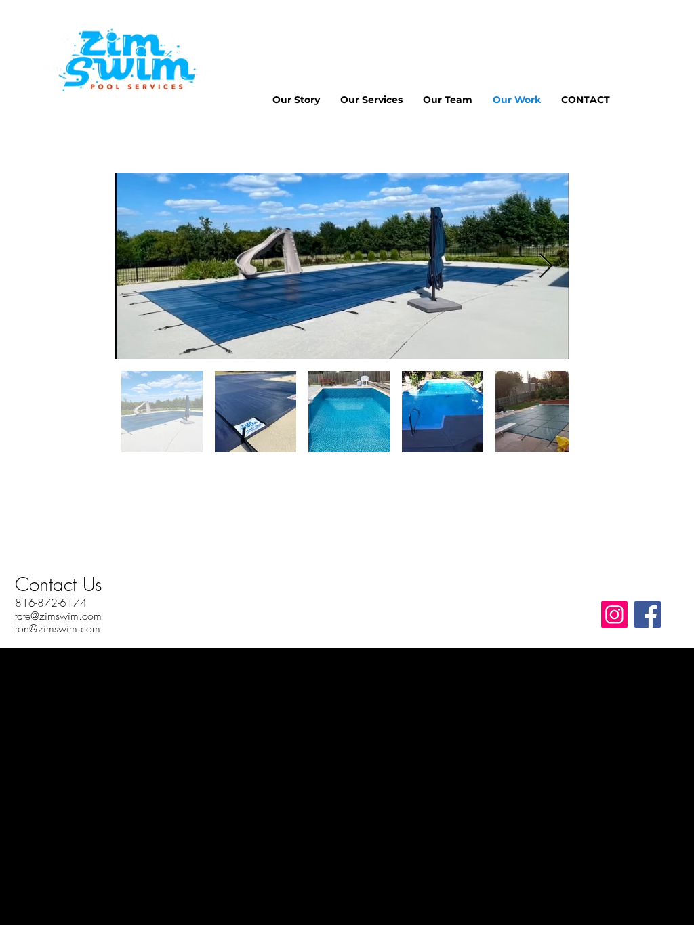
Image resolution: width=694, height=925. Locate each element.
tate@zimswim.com (58, 615)
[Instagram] (614, 614)
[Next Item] (546, 266)
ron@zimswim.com (57, 628)
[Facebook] (647, 614)
